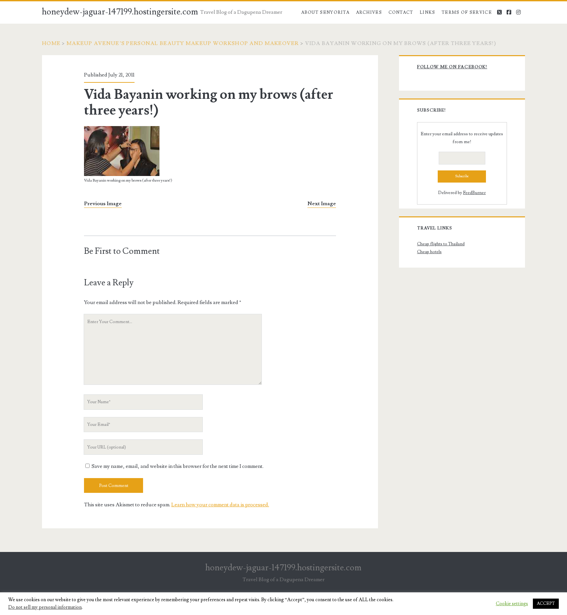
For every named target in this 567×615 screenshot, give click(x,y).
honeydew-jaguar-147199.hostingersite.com (120, 11)
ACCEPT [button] (546, 603)
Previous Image (103, 203)
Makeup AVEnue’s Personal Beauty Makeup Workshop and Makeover (183, 43)
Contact (400, 12)
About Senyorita (325, 12)
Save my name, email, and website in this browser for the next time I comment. (177, 466)
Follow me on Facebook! (452, 67)
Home (51, 43)
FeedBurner (474, 192)
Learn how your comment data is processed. (220, 504)
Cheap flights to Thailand (441, 244)
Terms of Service (467, 12)
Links (427, 12)
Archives (369, 12)
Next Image (321, 203)
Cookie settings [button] (512, 604)
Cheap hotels (429, 251)
